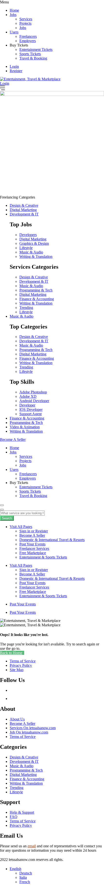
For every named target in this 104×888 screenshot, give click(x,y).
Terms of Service (23, 737)
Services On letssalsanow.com (33, 728)
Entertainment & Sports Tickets (43, 557)
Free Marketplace (32, 553)
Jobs (13, 15)
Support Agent (30, 414)
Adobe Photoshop (33, 392)
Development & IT (24, 214)
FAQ (13, 817)
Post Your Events (32, 544)
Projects (25, 23)
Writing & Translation (35, 256)
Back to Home (11, 653)
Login (14, 66)
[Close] (2, 509)
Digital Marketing (23, 210)
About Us (17, 719)
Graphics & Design (34, 243)
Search (7, 518)
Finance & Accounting (36, 299)
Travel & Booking (33, 58)
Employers (27, 41)
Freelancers (28, 36)
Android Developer (34, 401)
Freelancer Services (34, 548)
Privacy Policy (21, 825)
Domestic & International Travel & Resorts (52, 540)
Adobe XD (28, 396)
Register (16, 71)
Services (25, 19)
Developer (27, 405)
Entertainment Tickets (35, 49)
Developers (28, 235)
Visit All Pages (21, 527)
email (32, 846)
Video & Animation (25, 427)
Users (14, 32)
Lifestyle (26, 248)
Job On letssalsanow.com (29, 732)
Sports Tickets (30, 54)
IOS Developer (31, 409)
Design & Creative (24, 205)
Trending (26, 308)
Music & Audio (31, 252)
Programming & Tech (35, 290)
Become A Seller (32, 535)
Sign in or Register (33, 531)
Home (14, 10)
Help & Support (22, 812)
